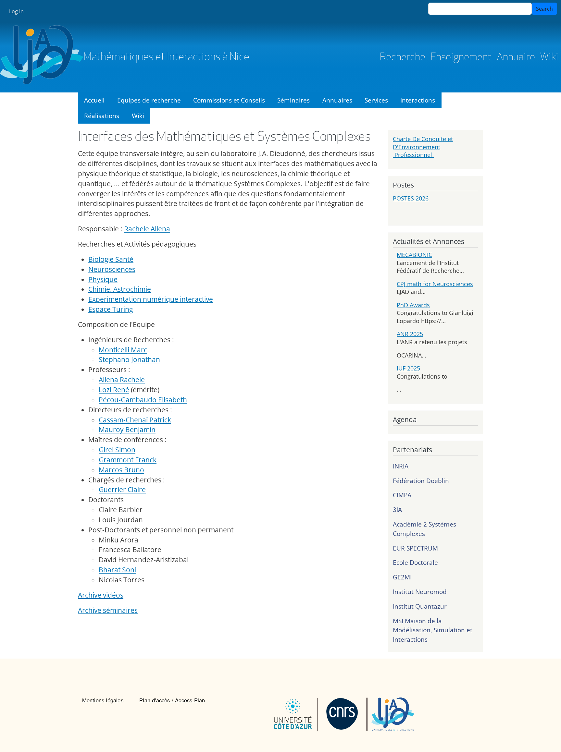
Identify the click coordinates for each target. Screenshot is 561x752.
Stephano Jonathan (129, 359)
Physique (103, 279)
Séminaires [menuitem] (293, 100)
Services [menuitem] (376, 100)
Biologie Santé (110, 259)
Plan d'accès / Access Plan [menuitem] (172, 700)
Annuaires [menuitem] (337, 100)
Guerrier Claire (122, 489)
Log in (16, 11)
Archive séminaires (108, 610)
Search (544, 8)
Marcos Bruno (121, 469)
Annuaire (516, 58)
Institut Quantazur (420, 606)
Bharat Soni (117, 569)
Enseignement (461, 58)
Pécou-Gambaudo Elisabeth (143, 399)
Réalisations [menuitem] (101, 115)
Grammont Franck (127, 459)
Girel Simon (117, 449)
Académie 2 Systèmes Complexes (424, 529)
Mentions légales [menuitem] (102, 700)
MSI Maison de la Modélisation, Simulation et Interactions (432, 630)
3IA (397, 509)
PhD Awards (413, 305)
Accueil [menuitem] (94, 100)
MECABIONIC (414, 255)
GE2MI (402, 577)
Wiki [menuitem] (138, 115)
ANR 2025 (410, 334)
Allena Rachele (122, 379)
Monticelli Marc (123, 349)
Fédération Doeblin (421, 480)
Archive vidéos (100, 595)
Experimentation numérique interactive (150, 299)
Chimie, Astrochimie (119, 289)
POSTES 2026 (411, 198)
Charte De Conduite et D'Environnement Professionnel (423, 147)
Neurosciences (111, 269)
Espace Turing (110, 309)
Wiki (549, 58)
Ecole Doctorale (415, 562)
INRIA (400, 466)
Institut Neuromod (420, 591)
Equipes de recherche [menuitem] (149, 100)
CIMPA (402, 495)
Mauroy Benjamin (127, 429)
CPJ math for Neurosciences (435, 284)
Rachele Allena (147, 228)
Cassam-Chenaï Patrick (135, 419)
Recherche (402, 58)
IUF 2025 (408, 368)
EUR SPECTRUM (415, 548)
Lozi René (114, 389)
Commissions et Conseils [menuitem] (229, 100)
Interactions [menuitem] (417, 100)
